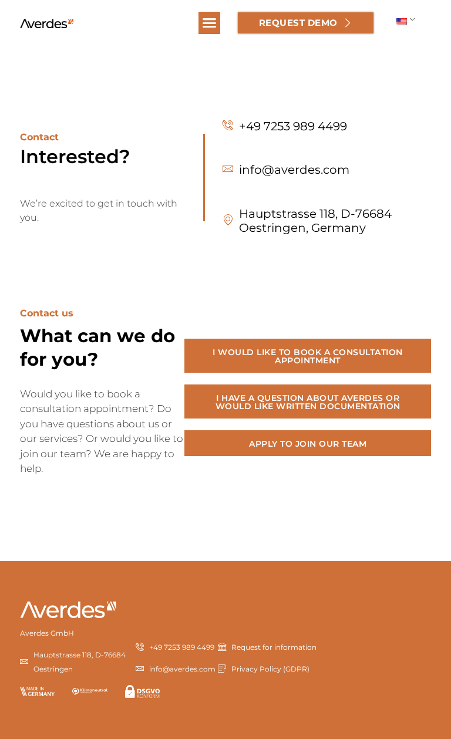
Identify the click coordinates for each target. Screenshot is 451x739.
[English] (401, 21)
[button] (209, 23)
